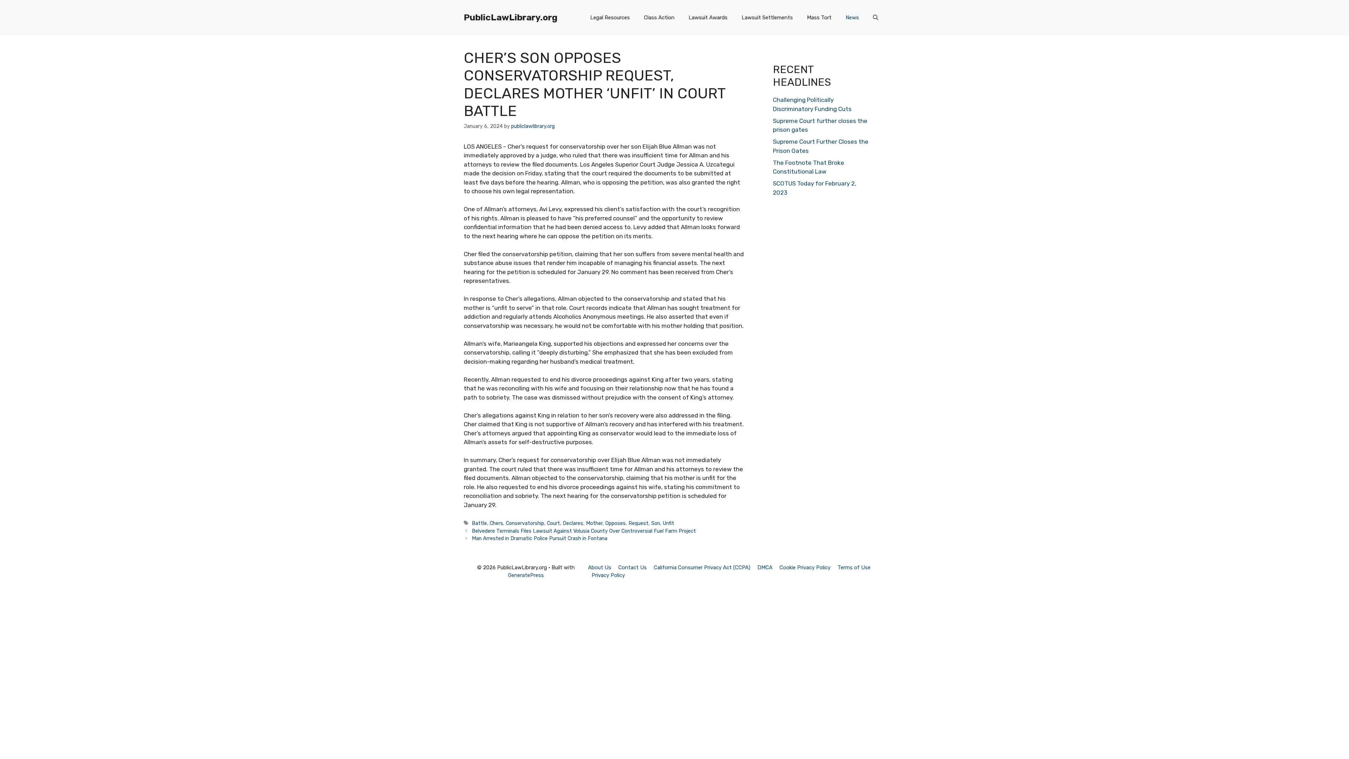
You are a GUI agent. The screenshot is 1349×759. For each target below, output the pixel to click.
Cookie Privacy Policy (805, 567)
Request (638, 523)
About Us (599, 567)
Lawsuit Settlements (767, 17)
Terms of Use (854, 567)
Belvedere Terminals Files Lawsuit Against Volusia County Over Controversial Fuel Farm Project (584, 531)
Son (655, 523)
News (852, 17)
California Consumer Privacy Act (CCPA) (702, 567)
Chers (496, 523)
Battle (479, 523)
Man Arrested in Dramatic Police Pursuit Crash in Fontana (539, 538)
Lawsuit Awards (708, 17)
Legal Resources (610, 17)
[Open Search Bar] (875, 17)
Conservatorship (525, 523)
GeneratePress (526, 575)
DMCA (765, 567)
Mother (594, 523)
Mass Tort (819, 17)
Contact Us (632, 567)
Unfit (668, 523)
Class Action (659, 17)
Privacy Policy (608, 575)
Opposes (615, 523)
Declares (573, 523)
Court (553, 523)
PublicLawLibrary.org (511, 17)
